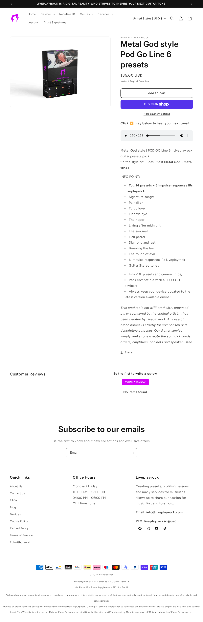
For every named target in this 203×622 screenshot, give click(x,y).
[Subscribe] (132, 452)
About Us (16, 486)
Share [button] (128, 352)
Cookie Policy (19, 521)
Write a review (135, 382)
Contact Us (17, 493)
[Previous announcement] (11, 4)
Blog (13, 507)
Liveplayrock (106, 574)
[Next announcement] (191, 4)
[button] (47, 14)
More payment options (157, 113)
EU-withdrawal (20, 542)
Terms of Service (21, 535)
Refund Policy (19, 528)
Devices (15, 514)
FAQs (13, 500)
